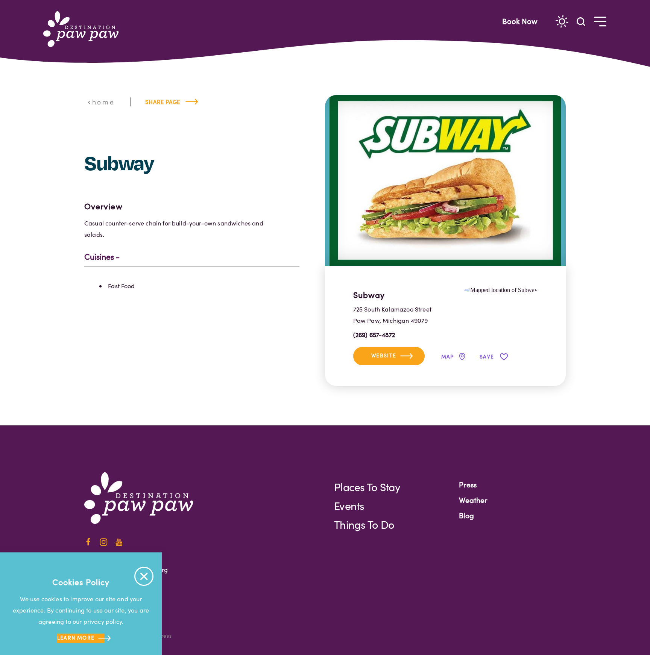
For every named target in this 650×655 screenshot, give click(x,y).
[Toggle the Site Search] (581, 20)
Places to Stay (367, 487)
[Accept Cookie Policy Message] (143, 576)
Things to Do (364, 524)
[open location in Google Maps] (501, 289)
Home (103, 101)
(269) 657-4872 (374, 335)
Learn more (76, 637)
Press (468, 484)
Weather (473, 500)
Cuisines (99, 256)
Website (383, 355)
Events (349, 505)
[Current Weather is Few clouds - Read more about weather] (562, 21)
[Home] (84, 29)
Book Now (520, 21)
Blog (466, 515)
